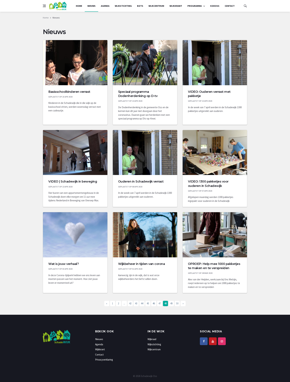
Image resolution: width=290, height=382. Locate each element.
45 (148, 303)
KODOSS (214, 5)
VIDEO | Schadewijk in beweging (72, 181)
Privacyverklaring (104, 359)
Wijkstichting (123, 5)
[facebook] (204, 341)
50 (177, 303)
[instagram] (222, 341)
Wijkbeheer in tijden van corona (141, 264)
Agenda (105, 5)
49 (171, 303)
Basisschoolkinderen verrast (69, 92)
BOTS (140, 5)
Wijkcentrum (156, 5)
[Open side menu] (44, 6)
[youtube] (213, 341)
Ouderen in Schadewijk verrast (141, 181)
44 (142, 303)
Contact (230, 5)
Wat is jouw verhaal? (63, 264)
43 (136, 303)
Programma (194, 5)
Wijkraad (152, 339)
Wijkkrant (176, 5)
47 (159, 303)
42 (130, 303)
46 (154, 303)
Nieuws (91, 5)
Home (79, 5)
